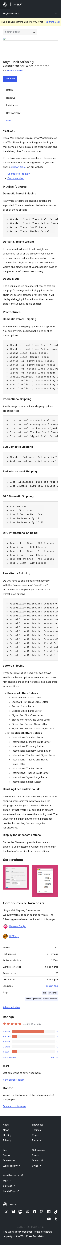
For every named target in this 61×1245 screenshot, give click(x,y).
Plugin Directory (11, 13)
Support (7, 1155)
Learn (6, 1150)
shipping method (33, 999)
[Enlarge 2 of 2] (54, 868)
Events (36, 1155)
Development (13, 112)
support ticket (19, 166)
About (6, 1124)
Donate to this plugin (14, 1106)
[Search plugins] (34, 32)
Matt (7, 1180)
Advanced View (11, 1007)
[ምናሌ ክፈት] (56, 4)
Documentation (15, 178)
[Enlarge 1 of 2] (25, 868)
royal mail (52, 993)
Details (9, 89)
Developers (9, 1160)
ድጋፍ (8, 120)
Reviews (10, 97)
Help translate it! (52, 22)
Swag (36, 1165)
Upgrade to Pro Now (18, 173)
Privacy (7, 1140)
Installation (12, 105)
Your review (9, 1057)
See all (54, 1057)
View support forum (13, 1079)
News (6, 1129)
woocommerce (50, 999)
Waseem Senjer (15, 70)
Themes (36, 1129)
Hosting (7, 1135)
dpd (44, 993)
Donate (37, 1160)
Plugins (36, 1135)
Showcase (37, 1124)
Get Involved (39, 1150)
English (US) (52, 986)
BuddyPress (11, 1191)
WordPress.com (13, 1175)
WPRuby (14, 936)
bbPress (9, 1185)
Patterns (36, 1140)
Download (10, 78)
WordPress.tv (12, 1165)
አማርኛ (13, 1204)
